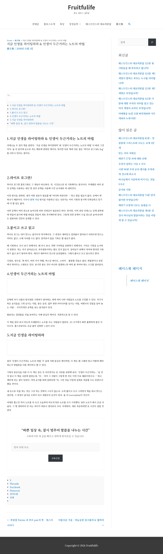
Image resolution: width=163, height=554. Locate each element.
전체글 (35, 24)
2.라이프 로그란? (18, 108)
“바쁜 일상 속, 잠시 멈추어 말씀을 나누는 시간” (32, 123)
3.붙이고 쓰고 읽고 (18, 112)
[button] (129, 24)
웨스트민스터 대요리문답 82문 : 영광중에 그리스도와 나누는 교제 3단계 (136, 142)
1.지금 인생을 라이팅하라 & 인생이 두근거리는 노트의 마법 (37, 105)
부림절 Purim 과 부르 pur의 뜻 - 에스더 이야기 (30, 520)
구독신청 (55, 458)
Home (9, 40)
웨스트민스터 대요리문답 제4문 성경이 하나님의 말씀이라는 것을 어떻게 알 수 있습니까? (136, 215)
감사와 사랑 (124, 189)
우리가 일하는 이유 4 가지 (131, 164)
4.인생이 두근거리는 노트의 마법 (25, 116)
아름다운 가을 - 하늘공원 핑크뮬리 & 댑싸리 (81, 520)
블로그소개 (49, 24)
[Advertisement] (55, 74)
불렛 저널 (34, 199)
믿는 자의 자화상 (127, 153)
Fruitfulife (81, 7)
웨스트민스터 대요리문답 (98, 24)
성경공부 (73, 24)
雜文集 (119, 24)
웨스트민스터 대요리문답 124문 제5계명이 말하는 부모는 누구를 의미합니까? (136, 78)
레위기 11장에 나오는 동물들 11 (134, 205)
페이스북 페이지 (130, 268)
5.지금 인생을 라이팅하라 (22, 119)
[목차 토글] (9, 95)
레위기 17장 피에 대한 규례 (132, 158)
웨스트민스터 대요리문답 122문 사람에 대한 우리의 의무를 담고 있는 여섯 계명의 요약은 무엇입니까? (136, 103)
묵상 (62, 24)
